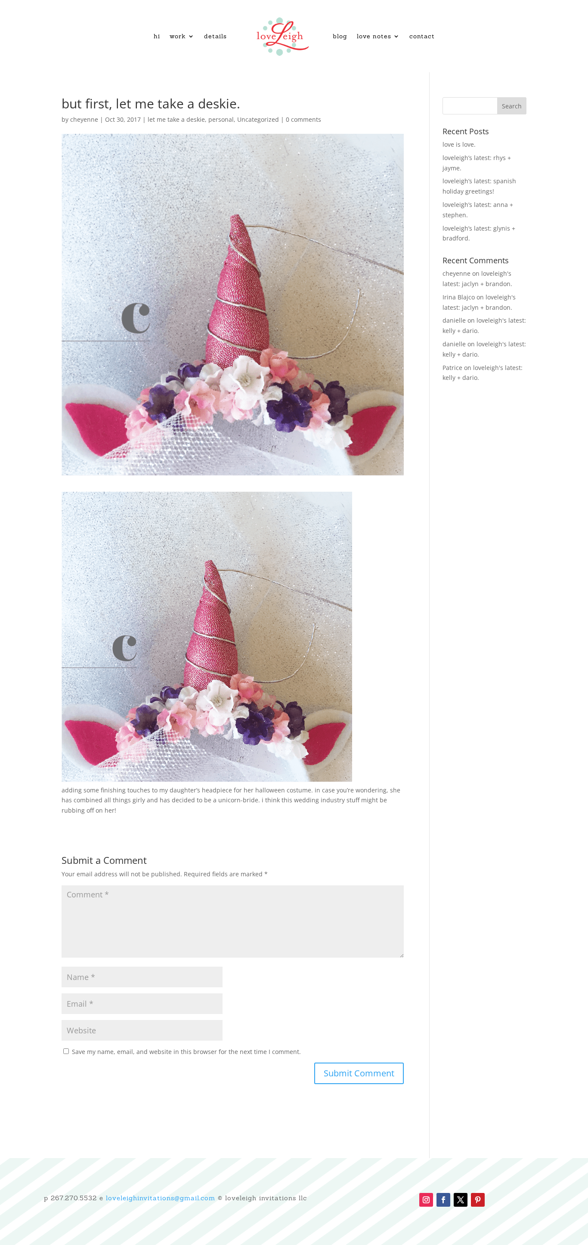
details (215, 36)
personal (221, 119)
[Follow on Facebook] (443, 1200)
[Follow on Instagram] (426, 1200)
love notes (374, 36)
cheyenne (84, 119)
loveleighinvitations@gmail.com (160, 1198)
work (178, 36)
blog (340, 36)
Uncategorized (258, 119)
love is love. (459, 144)
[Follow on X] (460, 1200)
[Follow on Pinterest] (478, 1200)
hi (157, 36)
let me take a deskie (176, 119)
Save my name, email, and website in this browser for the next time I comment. (186, 1052)
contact (422, 36)
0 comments (303, 119)
